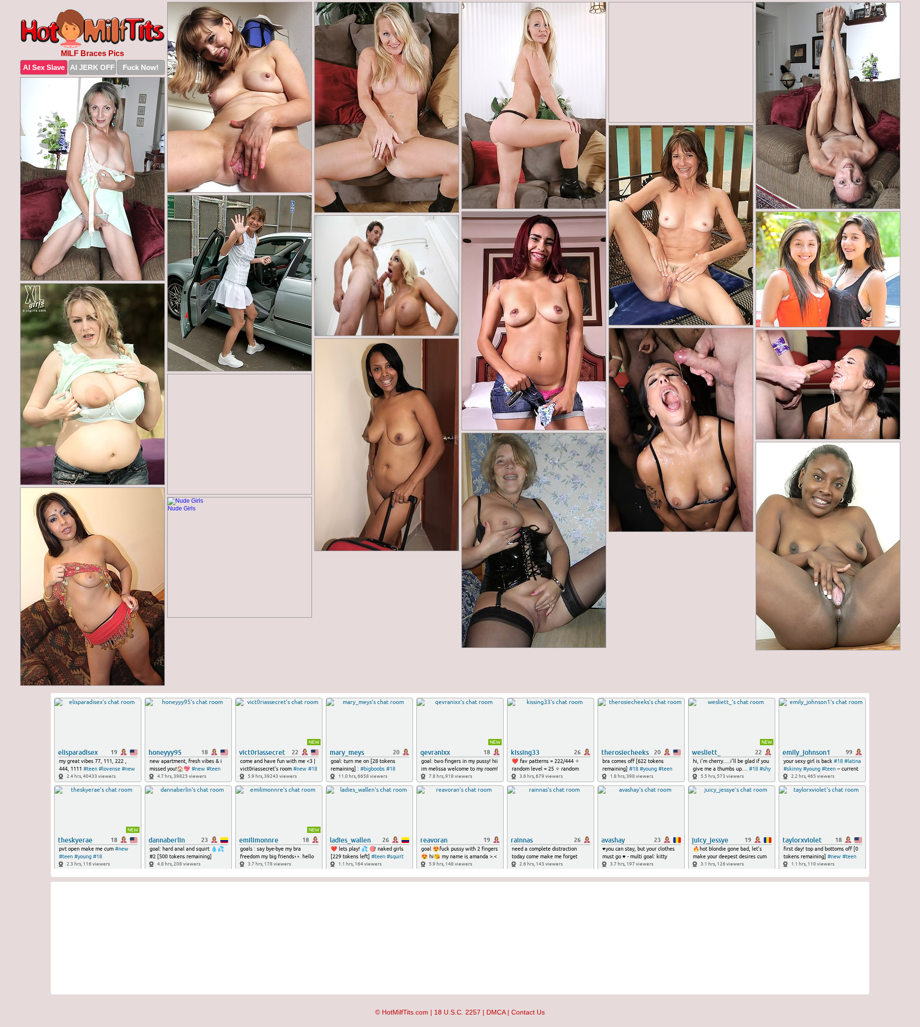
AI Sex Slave (44, 67)
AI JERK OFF (92, 67)
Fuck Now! (141, 67)
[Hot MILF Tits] (92, 28)
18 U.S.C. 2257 (457, 1012)
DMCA (496, 1012)
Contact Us (528, 1012)
